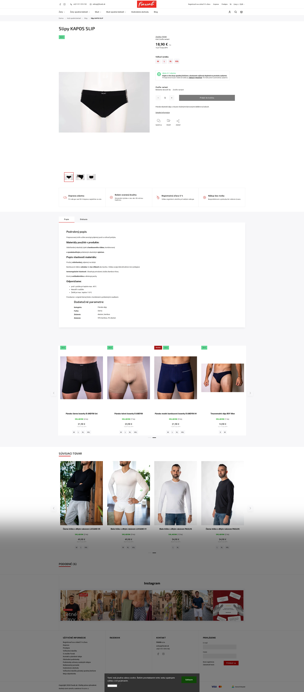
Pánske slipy (102, 307)
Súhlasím (189, 680)
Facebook (60, 4)
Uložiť (175, 128)
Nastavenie (112, 686)
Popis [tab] (66, 219)
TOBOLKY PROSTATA (195, 78)
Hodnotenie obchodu (71, 668)
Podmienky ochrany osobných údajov (77, 662)
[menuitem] (63, 12)
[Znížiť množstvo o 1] (158, 97)
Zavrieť (236, 128)
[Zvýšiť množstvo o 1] (171, 97)
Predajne (225, 4)
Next (250, 393)
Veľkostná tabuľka (70, 651)
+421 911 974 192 (163, 649)
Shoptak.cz (85, 688)
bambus (107, 314)
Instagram (64, 4)
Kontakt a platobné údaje (72, 656)
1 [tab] (150, 437)
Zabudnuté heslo (208, 665)
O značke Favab (69, 654)
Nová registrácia (208, 662)
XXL (86, 432)
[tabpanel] (81, 391)
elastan (100, 314)
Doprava (216, 4)
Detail (81, 494)
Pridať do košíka (207, 98)
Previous (54, 393)
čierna (100, 311)
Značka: (161, 37)
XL (177, 432)
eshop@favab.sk (162, 646)
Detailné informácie (163, 113)
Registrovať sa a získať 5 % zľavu (199, 4)
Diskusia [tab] (83, 219)
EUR (241, 4)
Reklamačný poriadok (71, 665)
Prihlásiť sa (231, 663)
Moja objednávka (69, 674)
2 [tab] (154, 437)
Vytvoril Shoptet (240, 687)
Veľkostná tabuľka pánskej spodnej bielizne (79, 671)
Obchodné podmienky (71, 659)
